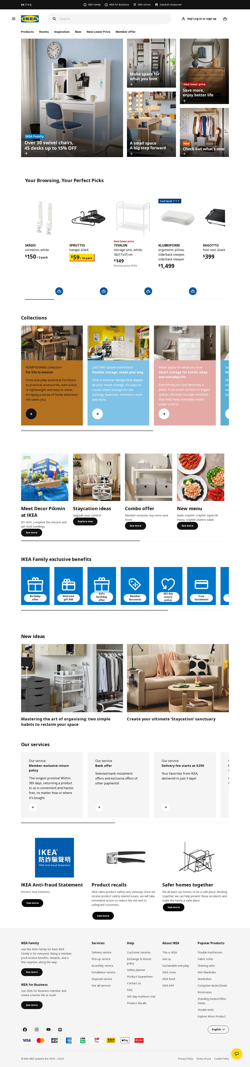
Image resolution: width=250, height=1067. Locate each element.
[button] (229, 379)
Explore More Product (212, 1016)
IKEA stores (144, 4)
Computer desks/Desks (212, 985)
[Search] (54, 19)
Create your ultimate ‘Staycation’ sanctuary (171, 719)
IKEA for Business (119, 4)
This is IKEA (169, 952)
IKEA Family (94, 4)
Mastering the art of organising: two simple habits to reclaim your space (65, 721)
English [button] (216, 1029)
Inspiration (62, 32)
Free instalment (201, 597)
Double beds (206, 1010)
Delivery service (101, 952)
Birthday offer (35, 597)
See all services (101, 985)
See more (32, 532)
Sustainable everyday (175, 965)
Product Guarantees (140, 976)
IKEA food (168, 979)
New (78, 32)
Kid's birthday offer (101, 597)
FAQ (129, 990)
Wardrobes (205, 979)
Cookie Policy (221, 1058)
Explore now (85, 521)
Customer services (139, 952)
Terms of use (203, 1058)
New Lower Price (98, 32)
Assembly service (102, 965)
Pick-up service (101, 959)
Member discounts (135, 597)
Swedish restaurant (170, 4)
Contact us (134, 983)
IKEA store (169, 972)
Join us (166, 959)
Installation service (103, 972)
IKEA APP (168, 985)
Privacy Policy (185, 1058)
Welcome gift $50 (68, 597)
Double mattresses (210, 952)
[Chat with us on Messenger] (236, 1053)
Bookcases (205, 992)
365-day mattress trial (141, 996)
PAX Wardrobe (207, 972)
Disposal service (102, 979)
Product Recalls (137, 1003)
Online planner (136, 970)
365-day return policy (168, 597)
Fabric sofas (205, 959)
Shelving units (206, 965)
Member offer (126, 32)
